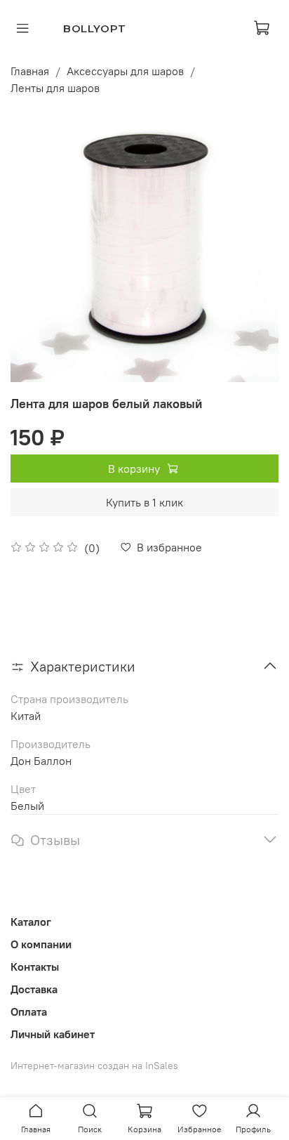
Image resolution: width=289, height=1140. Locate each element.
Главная (30, 71)
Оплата (29, 1011)
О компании (41, 944)
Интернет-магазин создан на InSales (94, 1065)
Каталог (31, 922)
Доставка (34, 989)
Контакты (35, 966)
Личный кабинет (53, 1034)
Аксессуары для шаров (125, 71)
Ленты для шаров (55, 88)
